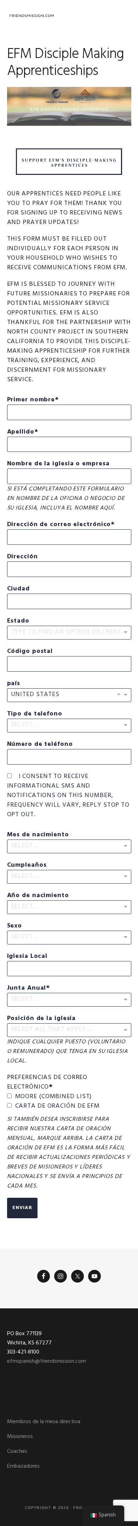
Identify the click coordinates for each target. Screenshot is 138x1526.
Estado (18, 621)
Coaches (17, 1451)
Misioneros (20, 1436)
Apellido (20, 432)
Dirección (22, 556)
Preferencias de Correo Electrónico (47, 1082)
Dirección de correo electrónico (59, 524)
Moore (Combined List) (53, 1096)
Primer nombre (31, 400)
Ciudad (18, 589)
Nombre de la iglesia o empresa (58, 464)
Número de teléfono (40, 744)
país (14, 683)
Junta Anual (26, 988)
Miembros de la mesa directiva (43, 1421)
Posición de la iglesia (41, 1018)
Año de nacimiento (38, 895)
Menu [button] (122, 16)
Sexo (14, 926)
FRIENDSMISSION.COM (32, 16)
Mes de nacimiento (38, 834)
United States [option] (35, 694)
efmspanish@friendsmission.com (46, 1361)
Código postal (30, 651)
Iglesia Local (27, 956)
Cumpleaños (27, 865)
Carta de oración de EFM (57, 1106)
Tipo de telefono (34, 714)
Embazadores (23, 1466)
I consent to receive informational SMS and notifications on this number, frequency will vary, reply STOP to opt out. (68, 795)
